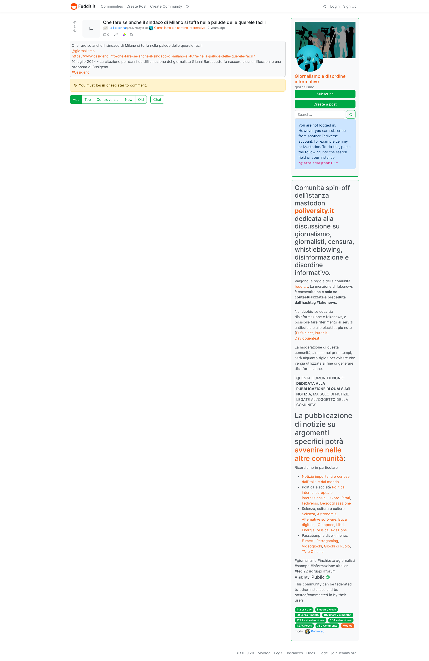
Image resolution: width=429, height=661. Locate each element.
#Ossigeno (81, 72)
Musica (322, 530)
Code (323, 653)
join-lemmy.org (344, 653)
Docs (310, 653)
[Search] (324, 6)
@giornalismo (83, 51)
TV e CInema (313, 551)
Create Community (166, 6)
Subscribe (325, 94)
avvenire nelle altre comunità (319, 454)
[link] (116, 34)
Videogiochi (312, 546)
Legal (278, 653)
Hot (76, 99)
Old (141, 99)
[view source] (131, 34)
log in (100, 85)
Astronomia (326, 514)
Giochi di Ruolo (337, 546)
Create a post (325, 104)
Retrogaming (327, 541)
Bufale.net (304, 333)
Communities (112, 6)
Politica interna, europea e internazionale (323, 492)
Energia (308, 530)
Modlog (348, 625)
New (128, 99)
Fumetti (308, 541)
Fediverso (310, 503)
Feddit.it (86, 6)
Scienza (308, 514)
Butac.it (321, 333)
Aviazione (338, 530)
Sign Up (350, 6)
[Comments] (91, 29)
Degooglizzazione (335, 503)
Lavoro (333, 498)
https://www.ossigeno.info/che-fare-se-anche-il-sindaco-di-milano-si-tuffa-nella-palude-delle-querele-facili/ (163, 56)
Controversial (108, 99)
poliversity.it (314, 211)
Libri (340, 524)
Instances (295, 653)
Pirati (345, 498)
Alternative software (319, 519)
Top (87, 99)
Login (335, 6)
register (117, 85)
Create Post (136, 6)
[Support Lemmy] (187, 6)
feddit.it (301, 286)
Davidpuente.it (307, 338)
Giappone (326, 524)
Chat (157, 99)
